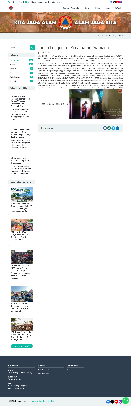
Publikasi (97, 8)
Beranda (66, 8)
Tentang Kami (76, 8)
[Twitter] (114, 2)
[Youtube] (117, 2)
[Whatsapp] (109, 128)
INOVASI (118, 8)
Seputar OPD (118, 36)
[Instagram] (120, 2)
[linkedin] (117, 128)
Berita (108, 36)
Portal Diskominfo (44, 373)
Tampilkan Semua (21, 346)
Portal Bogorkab (43, 370)
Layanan (107, 8)
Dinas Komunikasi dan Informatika (42, 401)
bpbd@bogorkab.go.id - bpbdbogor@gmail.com (45, 2)
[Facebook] (111, 2)
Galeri (87, 8)
